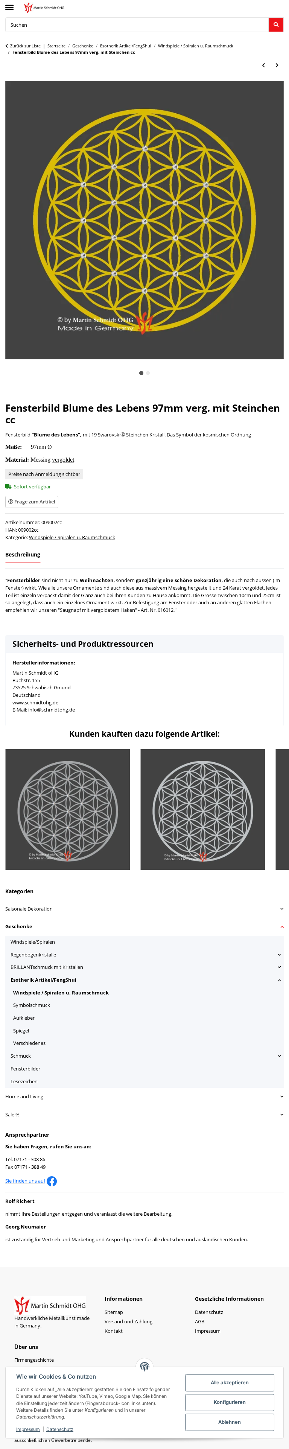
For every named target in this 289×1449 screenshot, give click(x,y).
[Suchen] (276, 24)
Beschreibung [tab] (22, 554)
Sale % (12, 1114)
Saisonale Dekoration (29, 908)
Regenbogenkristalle (33, 954)
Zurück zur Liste (25, 46)
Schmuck (21, 1055)
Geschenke (18, 926)
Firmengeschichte (34, 1359)
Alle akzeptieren (230, 1382)
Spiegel (21, 1030)
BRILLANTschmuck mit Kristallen (47, 967)
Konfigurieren (230, 1402)
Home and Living (24, 1096)
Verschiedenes (29, 1043)
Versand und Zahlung (128, 1321)
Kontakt (114, 1330)
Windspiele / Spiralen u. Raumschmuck (72, 537)
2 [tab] (148, 373)
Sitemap (114, 1312)
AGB (199, 1321)
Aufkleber (24, 1017)
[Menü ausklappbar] (9, 4)
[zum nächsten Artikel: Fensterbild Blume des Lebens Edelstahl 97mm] (277, 65)
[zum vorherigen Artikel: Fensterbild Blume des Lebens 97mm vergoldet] (263, 65)
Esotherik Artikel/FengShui (43, 979)
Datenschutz (59, 1429)
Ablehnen (229, 1422)
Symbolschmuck (31, 1005)
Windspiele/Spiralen (33, 941)
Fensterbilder (25, 1068)
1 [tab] (141, 373)
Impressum (28, 1429)
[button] (144, 909)
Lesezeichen (24, 1081)
